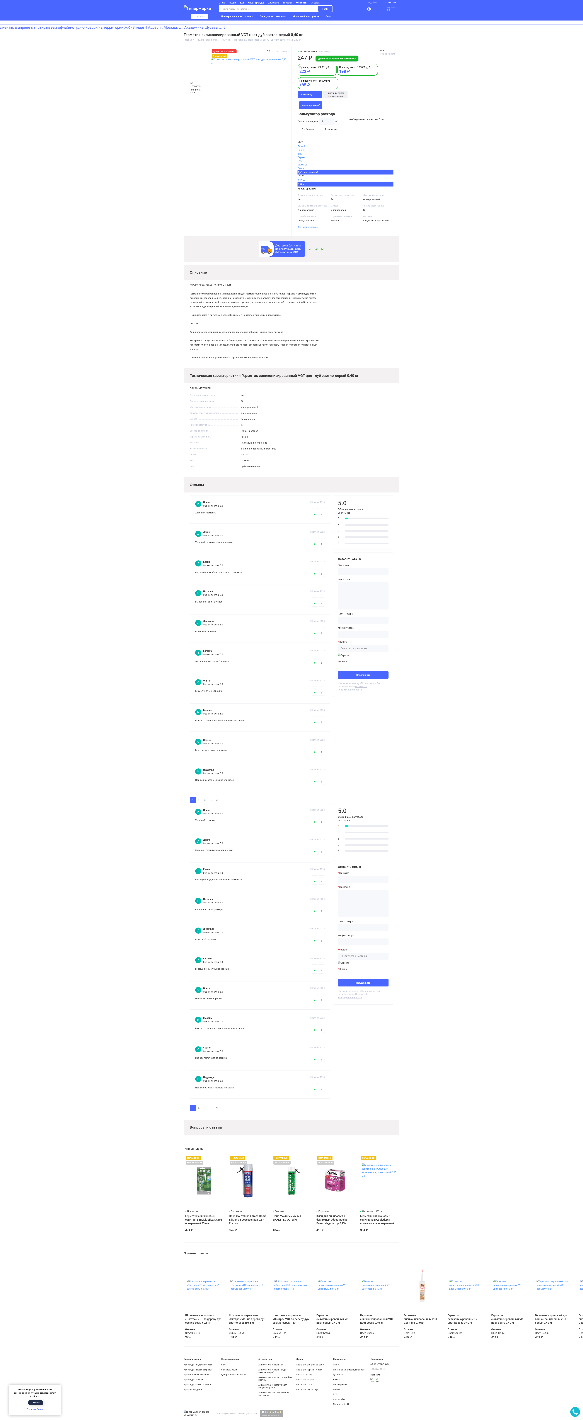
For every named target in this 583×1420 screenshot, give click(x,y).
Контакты (301, 2)
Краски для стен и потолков (197, 1384)
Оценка (343, 661)
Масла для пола (304, 1384)
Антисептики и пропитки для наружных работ (272, 1386)
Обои (328, 16)
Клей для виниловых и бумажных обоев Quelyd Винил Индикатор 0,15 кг (332, 1219)
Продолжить (363, 675)
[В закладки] (220, 1158)
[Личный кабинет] (361, 8)
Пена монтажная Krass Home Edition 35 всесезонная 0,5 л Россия (247, 1219)
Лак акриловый (229, 1369)
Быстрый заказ (335, 94)
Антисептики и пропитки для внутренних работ (272, 1371)
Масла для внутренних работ (310, 1364)
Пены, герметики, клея (273, 16)
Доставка (273, 2)
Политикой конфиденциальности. (352, 688)
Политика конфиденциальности (349, 1369)
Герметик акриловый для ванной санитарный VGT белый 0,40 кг (551, 1319)
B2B (242, 2)
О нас (336, 1364)
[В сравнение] (215, 1158)
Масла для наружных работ (310, 1369)
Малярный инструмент (306, 16)
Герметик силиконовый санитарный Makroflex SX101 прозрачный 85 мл (203, 1219)
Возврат (287, 2)
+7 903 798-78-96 (388, 3)
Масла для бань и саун (307, 1389)
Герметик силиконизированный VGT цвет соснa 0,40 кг (376, 1319)
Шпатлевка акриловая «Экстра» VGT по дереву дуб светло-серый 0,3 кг (203, 1319)
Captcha (343, 642)
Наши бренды (256, 2)
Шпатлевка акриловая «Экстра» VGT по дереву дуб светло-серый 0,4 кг (247, 1319)
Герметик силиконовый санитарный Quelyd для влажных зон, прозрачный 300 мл (377, 1219)
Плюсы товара (345, 614)
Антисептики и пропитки (270, 1364)
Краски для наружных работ (198, 1369)
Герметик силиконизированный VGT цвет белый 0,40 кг (333, 1319)
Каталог (201, 16)
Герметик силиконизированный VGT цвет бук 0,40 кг (420, 1319)
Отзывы (315, 2)
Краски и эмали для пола (196, 1374)
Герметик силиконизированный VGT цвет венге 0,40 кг (508, 1319)
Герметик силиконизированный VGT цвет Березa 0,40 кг (464, 1319)
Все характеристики (308, 227)
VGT (382, 50)
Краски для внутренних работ (198, 1364)
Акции (232, 2)
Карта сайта (339, 1399)
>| (217, 800)
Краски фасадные (193, 1389)
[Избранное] (376, 8)
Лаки (223, 1364)
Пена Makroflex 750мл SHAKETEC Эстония (287, 1217)
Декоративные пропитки (233, 1374)
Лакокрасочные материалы (237, 16)
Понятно (35, 1402)
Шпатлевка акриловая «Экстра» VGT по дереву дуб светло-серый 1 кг (291, 1319)
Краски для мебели (193, 1379)
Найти (325, 9)
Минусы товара (346, 628)
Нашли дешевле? (310, 105)
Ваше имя (344, 565)
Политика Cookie (35, 1409)
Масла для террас (305, 1379)
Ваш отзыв (344, 579)
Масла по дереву (304, 1374)
